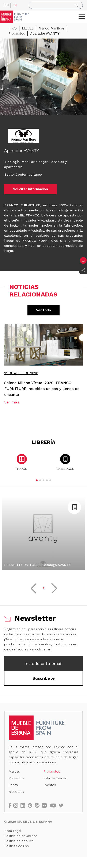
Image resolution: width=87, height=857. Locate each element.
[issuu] (38, 805)
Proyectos (17, 778)
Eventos (50, 785)
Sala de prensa (55, 778)
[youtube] (54, 805)
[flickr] (45, 805)
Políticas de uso (16, 846)
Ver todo (43, 310)
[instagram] (16, 805)
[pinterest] (31, 805)
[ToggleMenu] (82, 16)
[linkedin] (24, 805)
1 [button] (43, 588)
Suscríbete (44, 678)
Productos (16, 33)
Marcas (27, 28)
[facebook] (11, 805)
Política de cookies (19, 841)
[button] (82, 16)
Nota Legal (12, 831)
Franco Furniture (51, 28)
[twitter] (62, 805)
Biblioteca (16, 792)
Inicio (12, 28)
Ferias (13, 785)
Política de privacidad (20, 836)
